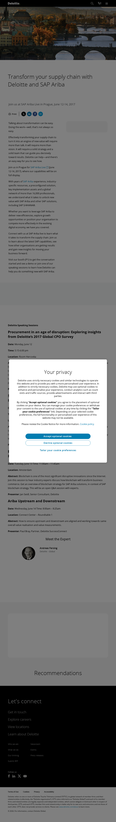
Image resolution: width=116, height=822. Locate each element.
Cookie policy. (87, 424)
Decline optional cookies (58, 442)
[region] (58, 411)
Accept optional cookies (58, 436)
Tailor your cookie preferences (58, 450)
